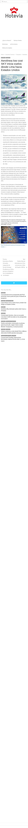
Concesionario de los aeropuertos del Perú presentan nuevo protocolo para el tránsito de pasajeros (13, 296)
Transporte (8, 57)
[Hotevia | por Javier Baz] (14, 12)
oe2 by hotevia (13, 44)
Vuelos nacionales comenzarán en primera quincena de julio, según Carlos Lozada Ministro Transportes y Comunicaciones (13, 325)
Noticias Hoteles (18, 40)
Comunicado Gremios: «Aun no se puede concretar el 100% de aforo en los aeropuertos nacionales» (13, 317)
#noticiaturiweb (4, 219)
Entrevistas (5, 44)
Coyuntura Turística (9, 300)
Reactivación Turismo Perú (11, 321)
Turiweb (9, 224)
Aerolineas (3, 57)
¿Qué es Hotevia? (6, 40)
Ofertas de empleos (7, 48)
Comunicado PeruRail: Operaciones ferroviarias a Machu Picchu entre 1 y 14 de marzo (13, 339)
